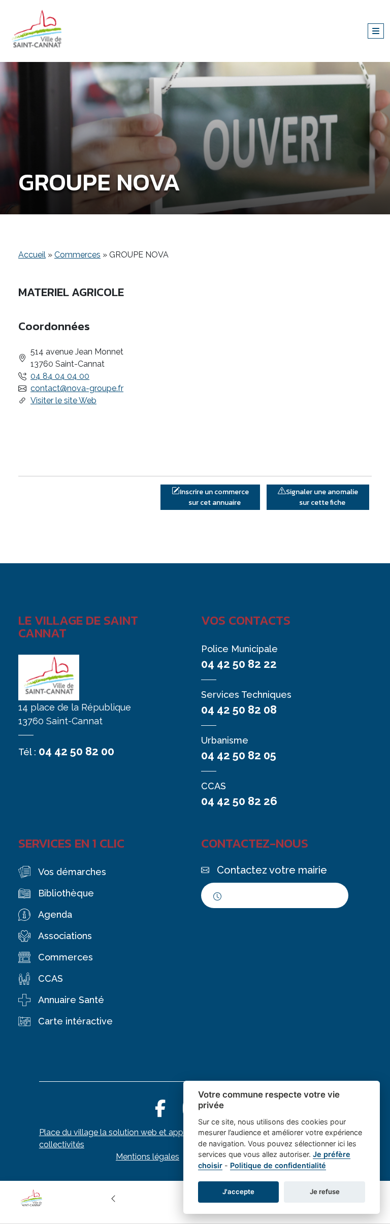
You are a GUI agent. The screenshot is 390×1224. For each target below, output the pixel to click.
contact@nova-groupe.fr (76, 388)
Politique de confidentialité (278, 1165)
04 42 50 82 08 (239, 709)
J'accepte (238, 1191)
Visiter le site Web (63, 400)
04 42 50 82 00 (76, 751)
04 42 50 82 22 (239, 663)
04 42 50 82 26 (239, 801)
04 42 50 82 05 (238, 755)
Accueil (32, 255)
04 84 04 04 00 (59, 376)
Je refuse (325, 1191)
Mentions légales (147, 1157)
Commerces (77, 255)
